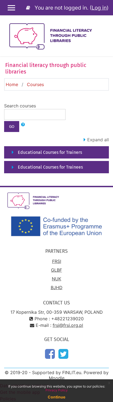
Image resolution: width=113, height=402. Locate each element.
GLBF (56, 270)
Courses (35, 84)
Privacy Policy (57, 390)
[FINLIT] (29, 7)
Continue (56, 397)
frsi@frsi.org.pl (68, 325)
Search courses (20, 105)
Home (12, 84)
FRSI (56, 261)
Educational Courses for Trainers (50, 152)
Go (11, 126)
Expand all (98, 139)
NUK (56, 278)
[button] (23, 125)
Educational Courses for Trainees (50, 167)
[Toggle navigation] (105, 27)
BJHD (57, 287)
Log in (99, 7)
